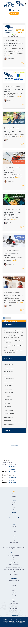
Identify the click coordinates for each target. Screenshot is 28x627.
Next (9, 318)
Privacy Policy (19, 622)
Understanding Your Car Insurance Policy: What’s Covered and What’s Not (14, 336)
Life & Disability (14, 603)
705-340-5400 (12, 477)
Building (14, 595)
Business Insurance (8, 371)
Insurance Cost (7, 403)
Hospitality (14, 585)
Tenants (14, 526)
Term (14, 601)
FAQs (14, 509)
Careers (14, 505)
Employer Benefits (14, 608)
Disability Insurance (8, 382)
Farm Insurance (8, 389)
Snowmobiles (14, 545)
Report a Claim (14, 515)
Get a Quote (14, 13)
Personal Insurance (8, 410)
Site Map (14, 496)
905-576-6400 (12, 467)
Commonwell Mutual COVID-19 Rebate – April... (13, 44)
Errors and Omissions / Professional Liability (14, 569)
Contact (14, 493)
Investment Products (14, 606)
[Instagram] (17, 616)
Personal (14, 522)
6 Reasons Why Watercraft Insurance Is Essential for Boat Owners (13, 351)
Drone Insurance (8, 385)
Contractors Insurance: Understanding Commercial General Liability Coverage (13, 331)
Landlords (14, 557)
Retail (14, 587)
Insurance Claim (8, 399)
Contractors (14, 583)
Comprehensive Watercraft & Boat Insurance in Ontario (14, 548)
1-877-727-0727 (12, 482)
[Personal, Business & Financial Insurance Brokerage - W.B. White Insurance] (9, 4)
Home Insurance (8, 396)
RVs (14, 540)
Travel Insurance (8, 420)
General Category (8, 392)
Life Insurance (7, 406)
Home (2, 20)
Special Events (14, 572)
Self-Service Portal (14, 518)
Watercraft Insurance (9, 424)
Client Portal (7, 375)
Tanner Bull (9, 140)
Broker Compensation (10, 622)
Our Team (14, 502)
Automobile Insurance (9, 368)
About (14, 500)
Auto (14, 535)
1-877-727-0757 (15, 10)
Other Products (14, 611)
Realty (14, 592)
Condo (14, 529)
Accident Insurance (8, 364)
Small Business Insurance (14, 555)
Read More (11, 55)
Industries (14, 578)
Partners (14, 507)
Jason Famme (10, 222)
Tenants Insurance (8, 417)
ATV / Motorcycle (14, 542)
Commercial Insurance (9, 378)
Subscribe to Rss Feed (11, 321)
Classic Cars (14, 537)
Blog (14, 491)
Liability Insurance (14, 574)
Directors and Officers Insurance (14, 567)
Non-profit (14, 590)
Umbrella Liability (14, 560)
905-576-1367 (12, 469)
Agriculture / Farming (14, 580)
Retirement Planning (9, 413)
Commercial (14, 553)
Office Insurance (14, 562)
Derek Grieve (10, 58)
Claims (14, 512)
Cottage (14, 531)
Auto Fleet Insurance (14, 564)
